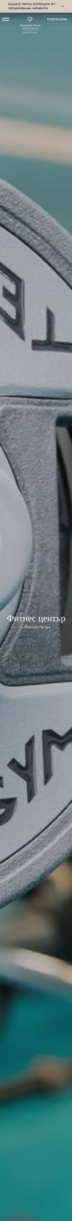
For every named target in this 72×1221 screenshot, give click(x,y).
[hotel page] (30, 19)
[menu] (5, 19)
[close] (62, 6)
